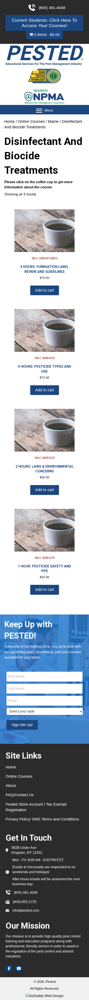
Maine (53, 121)
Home (9, 121)
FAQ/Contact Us (20, 795)
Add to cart (44, 290)
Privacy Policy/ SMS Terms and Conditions (42, 819)
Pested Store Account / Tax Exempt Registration (36, 807)
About (11, 785)
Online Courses (31, 121)
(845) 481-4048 (25, 892)
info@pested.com (25, 910)
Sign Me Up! (22, 725)
